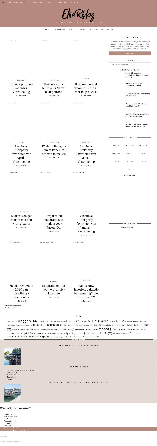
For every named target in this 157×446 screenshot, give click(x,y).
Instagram (10, 416)
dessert (86, 321)
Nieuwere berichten (13, 306)
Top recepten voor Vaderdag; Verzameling (21, 88)
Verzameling (21, 80)
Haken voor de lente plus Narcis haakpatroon (54, 88)
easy (128, 321)
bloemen (12, 321)
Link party (86, 142)
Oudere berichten (12, 308)
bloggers (28, 321)
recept (108, 329)
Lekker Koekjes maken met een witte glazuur (21, 220)
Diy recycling (115, 321)
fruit (71, 325)
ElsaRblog (78, 14)
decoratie (22, 142)
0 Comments (21, 96)
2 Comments (54, 158)
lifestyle (35, 329)
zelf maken (78, 337)
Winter (72, 29)
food (143, 321)
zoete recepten (92, 337)
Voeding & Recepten (18, 2)
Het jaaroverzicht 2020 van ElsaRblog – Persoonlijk (21, 291)
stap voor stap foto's (23, 333)
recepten (124, 329)
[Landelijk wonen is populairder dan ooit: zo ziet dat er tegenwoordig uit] (116, 76)
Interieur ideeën (134, 325)
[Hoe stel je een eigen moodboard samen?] (116, 86)
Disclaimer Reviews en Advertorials (20, 370)
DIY (3, 2)
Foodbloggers (12, 325)
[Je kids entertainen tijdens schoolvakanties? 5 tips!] (116, 128)
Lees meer (129, 53)
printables (93, 329)
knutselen (25, 329)
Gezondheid (37, 2)
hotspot (106, 325)
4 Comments (86, 235)
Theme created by (14, 430)
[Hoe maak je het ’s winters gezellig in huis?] (116, 107)
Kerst (82, 29)
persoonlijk (81, 329)
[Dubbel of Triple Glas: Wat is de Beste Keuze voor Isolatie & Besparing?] (116, 117)
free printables (56, 324)
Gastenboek (11, 377)
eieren (136, 321)
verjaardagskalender (120, 333)
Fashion (74, 2)
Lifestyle (62, 2)
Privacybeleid (12, 372)
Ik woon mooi (118, 325)
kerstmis (15, 329)
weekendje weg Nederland (61, 337)
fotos (38, 324)
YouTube (10, 379)
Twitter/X (9, 414)
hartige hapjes (84, 325)
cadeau (44, 321)
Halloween (60, 29)
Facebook (10, 421)
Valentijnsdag (96, 29)
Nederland (58, 329)
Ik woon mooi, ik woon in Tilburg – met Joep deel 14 (86, 88)
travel (83, 333)
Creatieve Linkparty (57, 321)
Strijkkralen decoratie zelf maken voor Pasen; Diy (53, 222)
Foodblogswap (25, 325)
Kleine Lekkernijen (21, 212)
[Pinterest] (119, 188)
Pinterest (10, 423)
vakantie (104, 333)
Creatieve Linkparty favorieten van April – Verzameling (21, 154)
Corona (21, 281)
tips (70, 333)
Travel (50, 2)
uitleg (94, 333)
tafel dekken (59, 333)
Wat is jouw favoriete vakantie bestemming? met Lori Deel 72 (86, 291)
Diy (99, 321)
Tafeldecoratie (45, 333)
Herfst (47, 29)
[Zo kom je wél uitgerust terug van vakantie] (116, 97)
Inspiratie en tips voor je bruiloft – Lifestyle (54, 289)
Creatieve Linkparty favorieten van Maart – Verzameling (86, 154)
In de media (11, 375)
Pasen (110, 29)
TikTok (8, 419)
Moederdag (46, 329)
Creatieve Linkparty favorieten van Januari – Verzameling (86, 223)
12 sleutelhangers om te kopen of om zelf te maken (54, 150)
